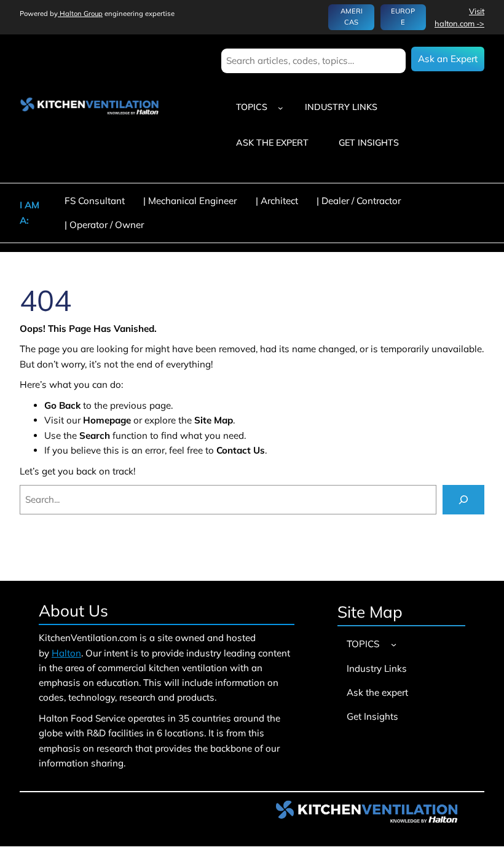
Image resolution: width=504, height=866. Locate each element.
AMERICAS (352, 16)
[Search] (463, 499)
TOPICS (251, 106)
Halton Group (80, 13)
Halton (66, 653)
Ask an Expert (448, 59)
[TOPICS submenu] (280, 107)
